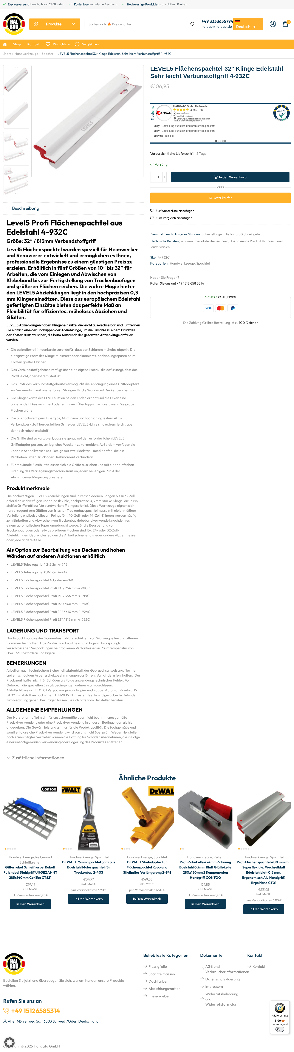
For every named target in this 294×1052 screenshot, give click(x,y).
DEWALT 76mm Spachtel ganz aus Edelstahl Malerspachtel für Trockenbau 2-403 (88, 867)
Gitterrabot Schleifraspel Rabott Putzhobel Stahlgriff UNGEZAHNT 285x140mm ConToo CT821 (30, 872)
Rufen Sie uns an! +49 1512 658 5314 (177, 283)
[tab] (73, 208)
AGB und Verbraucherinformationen (227, 969)
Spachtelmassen (162, 974)
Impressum (214, 986)
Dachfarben (158, 981)
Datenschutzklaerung (222, 979)
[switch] (279, 1029)
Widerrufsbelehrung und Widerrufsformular (221, 999)
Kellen (218, 857)
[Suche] (192, 24)
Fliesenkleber (159, 996)
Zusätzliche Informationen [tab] (38, 757)
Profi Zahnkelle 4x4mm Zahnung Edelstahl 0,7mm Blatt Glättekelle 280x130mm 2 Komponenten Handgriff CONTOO (205, 870)
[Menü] (287, 1003)
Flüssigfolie (158, 966)
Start (7, 54)
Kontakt (258, 966)
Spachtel (48, 54)
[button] (272, 24)
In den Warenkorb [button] (49, 823)
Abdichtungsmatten (164, 988)
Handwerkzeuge (26, 54)
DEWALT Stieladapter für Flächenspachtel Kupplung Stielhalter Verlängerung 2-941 (147, 867)
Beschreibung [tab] (25, 208)
